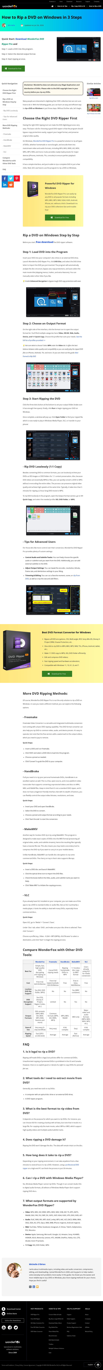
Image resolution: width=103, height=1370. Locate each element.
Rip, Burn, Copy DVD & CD (56, 1319)
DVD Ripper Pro (35, 1314)
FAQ (68, 1331)
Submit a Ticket (71, 1336)
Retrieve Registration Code (74, 1327)
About (86, 1314)
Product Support (71, 1323)
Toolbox (51, 1344)
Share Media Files (54, 1331)
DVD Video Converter (37, 1331)
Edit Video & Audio (54, 1340)
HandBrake (65, 962)
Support (69, 1314)
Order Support (71, 1319)
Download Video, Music (55, 1323)
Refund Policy (89, 1331)
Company (87, 1319)
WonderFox (39, 962)
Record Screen (53, 1336)
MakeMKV (76, 962)
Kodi (50, 1352)
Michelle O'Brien (37, 1264)
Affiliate (87, 1327)
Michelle (11, 25)
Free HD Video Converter (38, 1327)
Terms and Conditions (8, 1365)
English (90, 1365)
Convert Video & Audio (55, 1314)
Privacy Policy (19, 1365)
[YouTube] (4, 1328)
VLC (86, 962)
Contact (87, 1323)
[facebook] (10, 1328)
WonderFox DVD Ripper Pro (43, 141)
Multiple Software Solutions (56, 1348)
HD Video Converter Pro (37, 1323)
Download (21, 38)
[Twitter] (16, 1328)
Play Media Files (53, 1327)
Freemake (53, 962)
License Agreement (29, 1365)
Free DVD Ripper (35, 1319)
